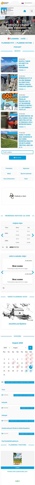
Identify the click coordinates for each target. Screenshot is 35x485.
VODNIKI (18, 480)
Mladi (9, 173)
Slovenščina (28, 3)
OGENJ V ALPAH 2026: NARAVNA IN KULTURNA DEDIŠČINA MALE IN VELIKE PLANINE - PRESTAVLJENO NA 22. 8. (26, 141)
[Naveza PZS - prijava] (5, 3)
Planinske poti (7, 43)
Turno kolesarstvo (9, 179)
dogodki (17, 349)
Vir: (3, 247)
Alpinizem (26, 168)
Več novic (18, 157)
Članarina (14, 39)
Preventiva (9, 168)
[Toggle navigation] (31, 11)
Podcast (17, 47)
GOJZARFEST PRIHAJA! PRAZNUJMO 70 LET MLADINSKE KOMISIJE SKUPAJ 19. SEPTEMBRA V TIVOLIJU (25, 103)
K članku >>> (22, 70)
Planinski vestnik (24, 43)
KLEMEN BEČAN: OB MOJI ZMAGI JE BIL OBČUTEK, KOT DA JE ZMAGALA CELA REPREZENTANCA (26, 120)
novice (17, 51)
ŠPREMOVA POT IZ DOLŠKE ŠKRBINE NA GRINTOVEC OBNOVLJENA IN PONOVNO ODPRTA (25, 82)
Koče (23, 39)
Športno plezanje (26, 173)
